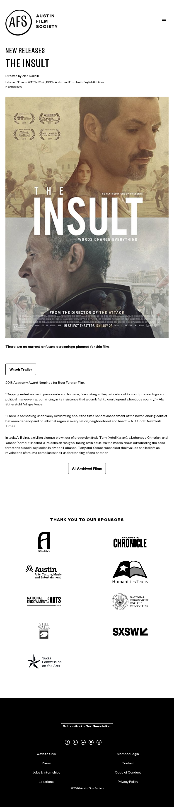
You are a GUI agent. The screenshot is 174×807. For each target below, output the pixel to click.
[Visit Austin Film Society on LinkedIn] (75, 742)
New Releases (13, 87)
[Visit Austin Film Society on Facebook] (67, 742)
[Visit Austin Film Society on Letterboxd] (107, 742)
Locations (46, 782)
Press (46, 764)
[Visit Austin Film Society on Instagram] (99, 742)
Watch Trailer (21, 370)
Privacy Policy (128, 782)
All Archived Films (87, 469)
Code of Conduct (128, 773)
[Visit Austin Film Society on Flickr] (83, 742)
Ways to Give (46, 754)
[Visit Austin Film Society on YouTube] (91, 742)
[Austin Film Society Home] (31, 23)
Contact (128, 764)
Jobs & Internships (46, 773)
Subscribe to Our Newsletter (87, 727)
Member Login (128, 754)
